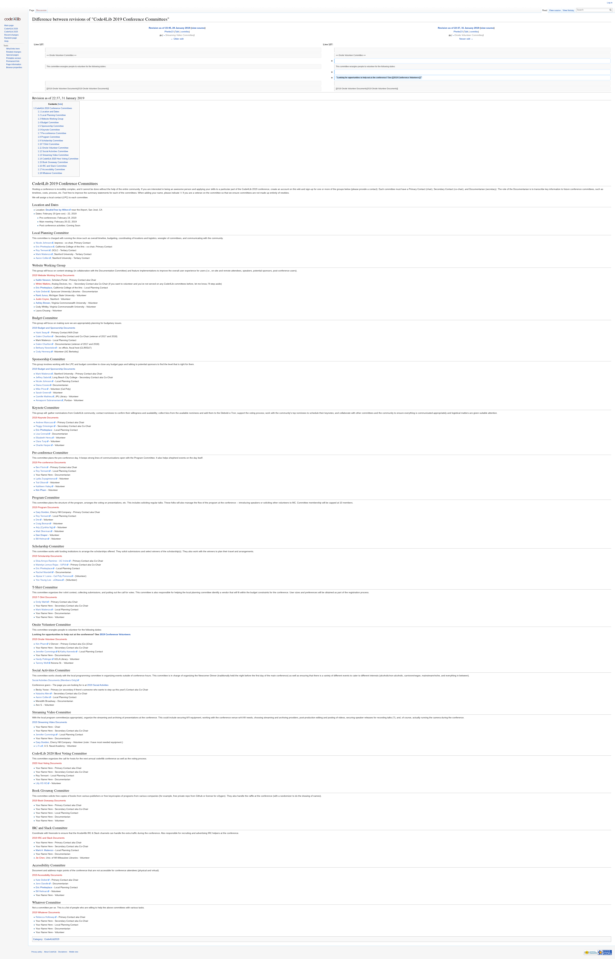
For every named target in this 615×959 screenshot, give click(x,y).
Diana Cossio (42, 385)
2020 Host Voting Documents (47, 763)
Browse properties (14, 67)
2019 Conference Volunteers (115, 634)
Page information (13, 64)
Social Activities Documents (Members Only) (54, 680)
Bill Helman (41, 538)
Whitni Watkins (43, 283)
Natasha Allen (43, 693)
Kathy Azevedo (67, 651)
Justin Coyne (42, 299)
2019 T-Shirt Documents (44, 597)
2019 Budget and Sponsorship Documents (53, 328)
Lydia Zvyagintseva (45, 478)
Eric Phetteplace (44, 246)
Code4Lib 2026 (11, 29)
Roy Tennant (42, 250)
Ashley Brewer (43, 303)
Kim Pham (41, 490)
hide (60, 104)
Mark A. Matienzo (44, 850)
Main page (9, 25)
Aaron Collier (42, 258)
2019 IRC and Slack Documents (48, 838)
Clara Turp (41, 441)
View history (568, 10)
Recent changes (11, 35)
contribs (185, 31)
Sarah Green (42, 392)
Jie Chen (40, 857)
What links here (13, 49)
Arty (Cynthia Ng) (44, 527)
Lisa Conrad (42, 433)
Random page (10, 38)
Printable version (13, 58)
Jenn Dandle (42, 883)
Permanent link (12, 61)
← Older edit (177, 38)
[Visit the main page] (12, 19)
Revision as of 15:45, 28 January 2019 (169, 28)
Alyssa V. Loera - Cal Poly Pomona (53, 576)
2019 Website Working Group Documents (53, 275)
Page (31, 10)
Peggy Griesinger (44, 426)
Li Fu (38, 746)
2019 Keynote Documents (45, 417)
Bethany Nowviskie (45, 347)
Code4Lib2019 (51, 939)
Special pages (12, 55)
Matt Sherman (43, 531)
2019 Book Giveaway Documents (49, 800)
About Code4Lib (50, 952)
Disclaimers (62, 952)
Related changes (13, 52)
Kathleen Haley (43, 486)
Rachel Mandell (43, 572)
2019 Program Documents (45, 507)
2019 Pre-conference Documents (49, 462)
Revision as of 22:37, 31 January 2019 (458, 28)
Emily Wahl (41, 602)
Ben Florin (41, 467)
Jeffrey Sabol (42, 377)
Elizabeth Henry (44, 437)
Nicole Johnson (43, 242)
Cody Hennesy (43, 351)
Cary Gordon (42, 512)
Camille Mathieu (44, 396)
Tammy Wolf (42, 663)
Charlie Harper (43, 445)
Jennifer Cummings (45, 651)
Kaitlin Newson (43, 280)
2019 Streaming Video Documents (49, 722)
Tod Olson (41, 482)
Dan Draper (42, 535)
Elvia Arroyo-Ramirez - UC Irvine (52, 561)
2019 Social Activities (97, 685)
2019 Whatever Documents (46, 912)
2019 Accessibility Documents (47, 875)
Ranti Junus (42, 295)
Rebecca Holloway (45, 917)
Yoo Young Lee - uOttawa (49, 580)
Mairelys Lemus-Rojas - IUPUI (51, 564)
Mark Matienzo (43, 254)
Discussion (41, 10)
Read (544, 10)
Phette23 (169, 31)
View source (555, 10)
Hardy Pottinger (44, 659)
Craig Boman (42, 523)
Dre (37, 519)
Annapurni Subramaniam (48, 400)
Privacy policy (36, 952)
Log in (609, 3)
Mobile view (73, 952)
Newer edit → (466, 38)
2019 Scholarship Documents (47, 556)
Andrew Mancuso (44, 422)
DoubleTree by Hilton (57, 209)
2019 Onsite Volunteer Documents (49, 639)
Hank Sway (41, 332)
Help (6, 41)
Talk (177, 31)
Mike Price (41, 389)
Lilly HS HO (41, 783)
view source (198, 28)
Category (37, 939)
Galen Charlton (43, 336)
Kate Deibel (41, 291)
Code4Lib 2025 (11, 32)
